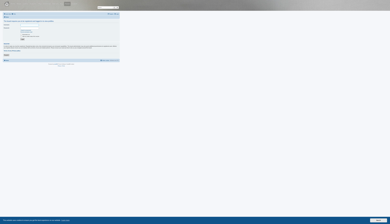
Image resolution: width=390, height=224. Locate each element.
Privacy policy (16, 51)
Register (6, 55)
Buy (61, 4)
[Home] (8, 2)
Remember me (26, 34)
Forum (67, 4)
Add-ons (55, 4)
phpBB (55, 64)
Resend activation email (26, 32)
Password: (6, 28)
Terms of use (7, 51)
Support (74, 4)
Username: (7, 24)
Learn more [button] (65, 220)
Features (33, 4)
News (19, 4)
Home (13, 4)
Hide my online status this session (30, 36)
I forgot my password (26, 30)
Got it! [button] (378, 220)
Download (47, 4)
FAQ (39, 4)
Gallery (25, 4)
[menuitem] (14, 14)
